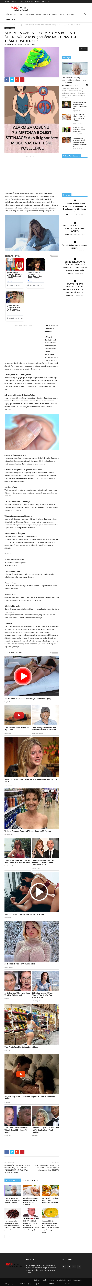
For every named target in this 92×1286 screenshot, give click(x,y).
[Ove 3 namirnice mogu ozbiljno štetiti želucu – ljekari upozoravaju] (12, 1190)
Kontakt (13, 1)
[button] (85, 14)
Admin (68, 215)
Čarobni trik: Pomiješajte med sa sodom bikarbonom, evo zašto (50, 1200)
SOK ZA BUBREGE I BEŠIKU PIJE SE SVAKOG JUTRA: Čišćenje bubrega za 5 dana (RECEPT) (47, 1167)
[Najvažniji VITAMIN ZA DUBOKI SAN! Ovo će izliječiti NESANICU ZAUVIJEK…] (31, 1190)
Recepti (55, 14)
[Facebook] (64, 1266)
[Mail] (79, 1266)
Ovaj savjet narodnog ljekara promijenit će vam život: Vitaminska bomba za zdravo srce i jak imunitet (12, 1225)
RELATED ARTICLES (13, 1180)
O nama (20, 1)
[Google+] (69, 1266)
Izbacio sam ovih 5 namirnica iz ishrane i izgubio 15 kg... (79, 129)
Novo (15, 14)
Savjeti (62, 14)
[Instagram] (74, 1266)
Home (6, 25)
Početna (6, 1)
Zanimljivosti (10, 19)
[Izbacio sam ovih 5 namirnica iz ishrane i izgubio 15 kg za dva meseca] (66, 130)
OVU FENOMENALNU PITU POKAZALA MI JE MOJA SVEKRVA (74, 228)
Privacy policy (46, 1)
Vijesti (21, 14)
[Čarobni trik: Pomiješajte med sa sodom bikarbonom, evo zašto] (50, 1190)
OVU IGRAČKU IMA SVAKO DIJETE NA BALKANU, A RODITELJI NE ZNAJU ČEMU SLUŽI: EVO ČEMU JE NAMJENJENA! (17, 1169)
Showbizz (70, 14)
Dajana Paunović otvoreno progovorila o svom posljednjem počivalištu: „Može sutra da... (80, 142)
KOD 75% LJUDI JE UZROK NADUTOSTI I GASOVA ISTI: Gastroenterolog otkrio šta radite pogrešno (31, 1225)
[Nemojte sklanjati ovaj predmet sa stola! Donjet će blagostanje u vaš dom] (66, 104)
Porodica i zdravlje (43, 14)
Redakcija (10, 44)
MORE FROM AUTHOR (30, 1180)
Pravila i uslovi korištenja (32, 1)
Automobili (30, 14)
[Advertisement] (31, 174)
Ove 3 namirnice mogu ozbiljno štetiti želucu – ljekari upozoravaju (12, 1200)
